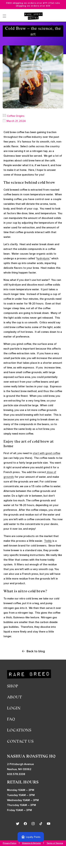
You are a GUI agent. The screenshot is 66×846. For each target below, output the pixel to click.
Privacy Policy (56, 435)
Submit (59, 429)
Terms (60, 435)
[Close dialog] (62, 403)
